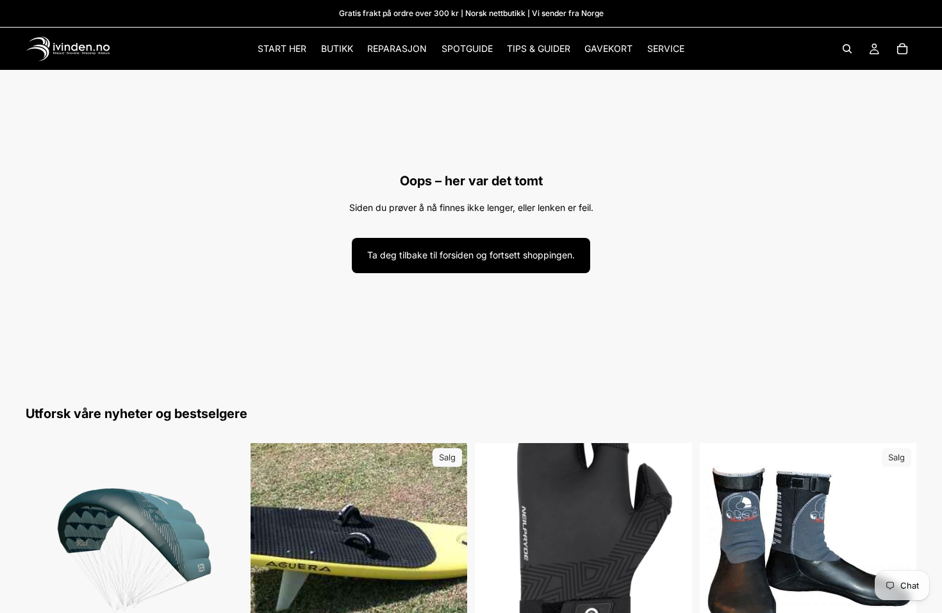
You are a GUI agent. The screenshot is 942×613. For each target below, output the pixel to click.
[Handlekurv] (902, 49)
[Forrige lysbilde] (45, 552)
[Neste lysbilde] (223, 552)
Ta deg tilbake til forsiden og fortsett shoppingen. (471, 254)
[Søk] (847, 49)
